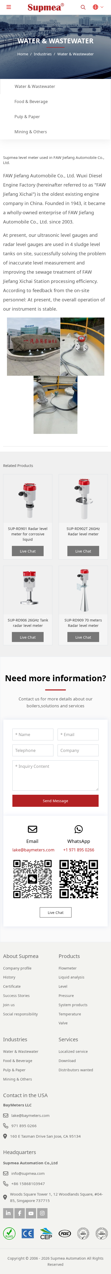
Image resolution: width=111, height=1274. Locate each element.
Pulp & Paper (27, 116)
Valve (63, 1023)
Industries (15, 1039)
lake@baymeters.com (33, 850)
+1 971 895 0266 (78, 850)
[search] (83, 7)
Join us (9, 1004)
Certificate (12, 986)
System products (73, 1004)
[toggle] (8, 7)
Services (68, 1039)
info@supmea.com (28, 1173)
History (9, 977)
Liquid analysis (71, 977)
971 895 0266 (24, 1125)
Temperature (70, 1014)
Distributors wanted (76, 1069)
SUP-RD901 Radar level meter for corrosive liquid (27, 534)
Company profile (17, 968)
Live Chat (28, 551)
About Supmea (20, 956)
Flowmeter (68, 968)
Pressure (66, 995)
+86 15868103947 (28, 1183)
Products (69, 956)
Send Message (55, 800)
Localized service (73, 1051)
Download (67, 1060)
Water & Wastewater (35, 86)
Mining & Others (30, 132)
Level (63, 986)
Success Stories (16, 995)
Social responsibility (20, 1014)
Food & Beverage (31, 101)
